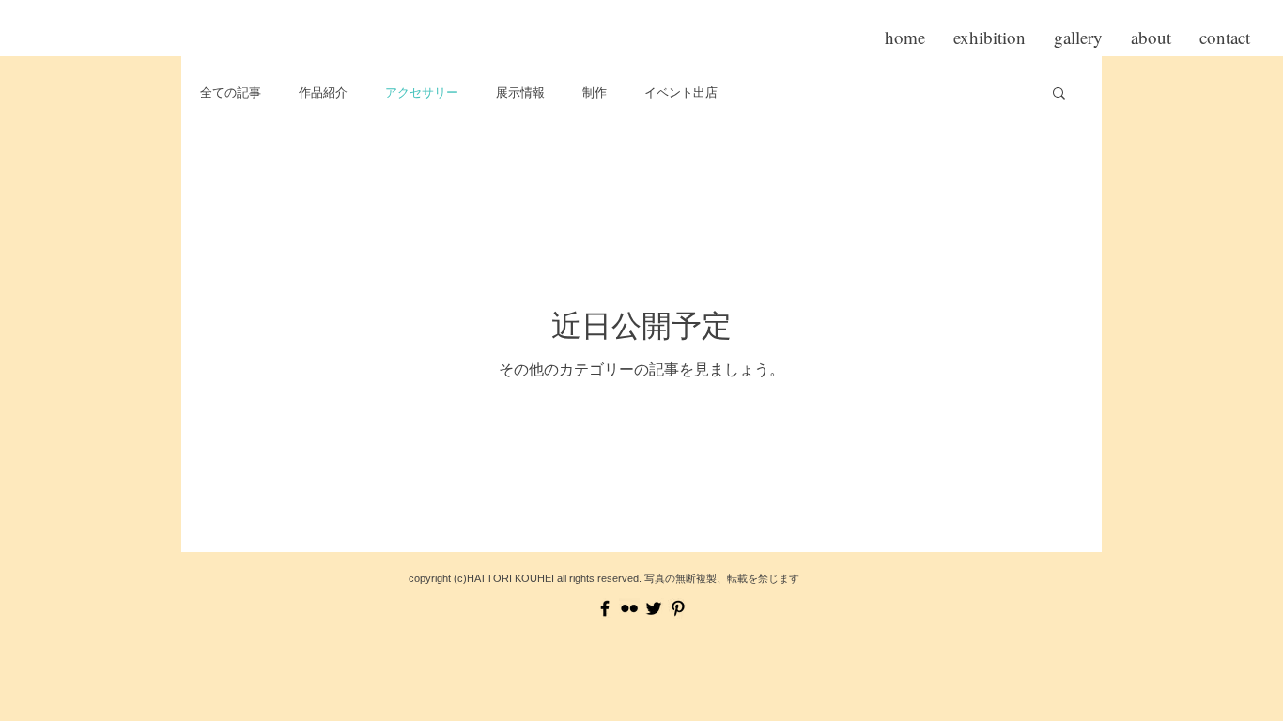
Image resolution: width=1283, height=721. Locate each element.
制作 (594, 92)
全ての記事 (230, 92)
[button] (1059, 94)
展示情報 (520, 92)
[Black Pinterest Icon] (678, 608)
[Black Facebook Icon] (605, 608)
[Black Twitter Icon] (653, 608)
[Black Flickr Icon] (629, 608)
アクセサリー (421, 92)
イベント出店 (681, 92)
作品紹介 (323, 92)
